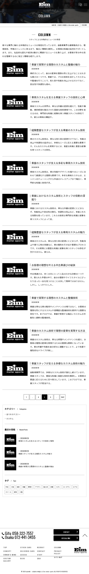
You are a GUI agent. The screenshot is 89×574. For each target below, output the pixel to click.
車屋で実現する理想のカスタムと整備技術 (55, 297)
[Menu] (85, 4)
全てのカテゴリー (13, 414)
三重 (21, 492)
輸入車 (45, 487)
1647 (62, 397)
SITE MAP (58, 557)
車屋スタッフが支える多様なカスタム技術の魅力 (58, 363)
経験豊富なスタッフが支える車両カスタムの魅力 (58, 232)
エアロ (75, 487)
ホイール (8, 492)
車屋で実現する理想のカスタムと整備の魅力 (56, 64)
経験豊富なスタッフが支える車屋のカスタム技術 (58, 130)
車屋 (23, 487)
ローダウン (66, 487)
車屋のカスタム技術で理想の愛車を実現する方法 (58, 330)
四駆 (52, 487)
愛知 (15, 492)
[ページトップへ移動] (85, 535)
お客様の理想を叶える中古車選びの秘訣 (53, 265)
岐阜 (18, 487)
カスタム (9, 418)
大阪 (12, 487)
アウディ (38, 487)
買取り (30, 487)
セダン (58, 487)
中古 (7, 487)
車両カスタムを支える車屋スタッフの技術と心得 (58, 97)
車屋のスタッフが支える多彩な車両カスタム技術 (58, 163)
